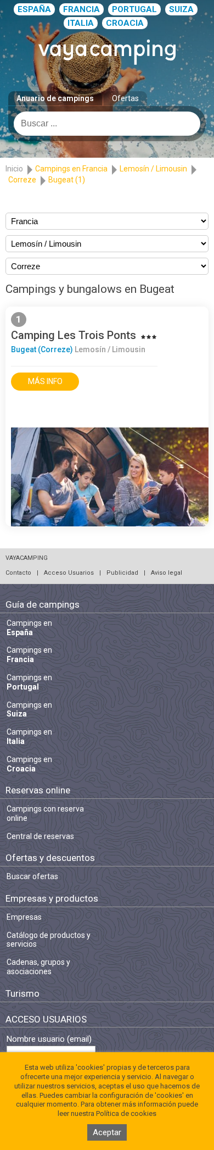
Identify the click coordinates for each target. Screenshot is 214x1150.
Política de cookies (126, 1113)
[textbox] (107, 124)
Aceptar (107, 1132)
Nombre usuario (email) (49, 1039)
